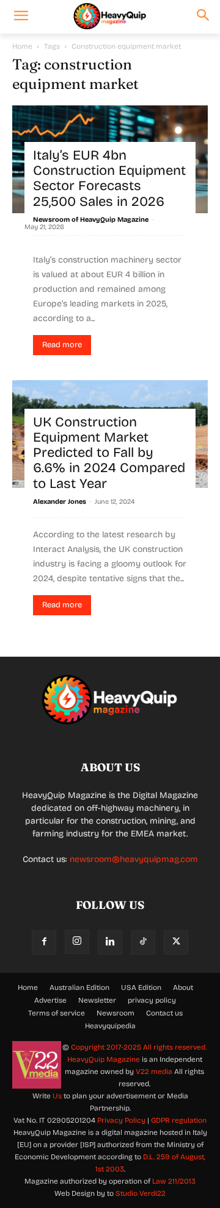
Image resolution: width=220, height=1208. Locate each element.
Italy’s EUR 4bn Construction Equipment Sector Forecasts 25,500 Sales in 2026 (109, 178)
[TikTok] (143, 942)
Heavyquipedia (110, 1026)
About (183, 987)
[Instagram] (77, 942)
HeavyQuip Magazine (103, 1059)
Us (57, 1096)
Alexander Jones (59, 502)
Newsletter (97, 1000)
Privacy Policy (121, 1120)
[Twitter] (176, 942)
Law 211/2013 (174, 1181)
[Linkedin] (110, 942)
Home (22, 46)
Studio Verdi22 (141, 1193)
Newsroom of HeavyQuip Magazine (90, 220)
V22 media (154, 1071)
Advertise (50, 1000)
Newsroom (115, 1013)
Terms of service (56, 1013)
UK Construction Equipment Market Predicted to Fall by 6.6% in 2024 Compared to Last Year (109, 453)
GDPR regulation (179, 1120)
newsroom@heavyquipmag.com (134, 859)
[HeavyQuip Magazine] (110, 16)
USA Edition (141, 987)
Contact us (164, 1013)
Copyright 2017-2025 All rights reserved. (139, 1047)
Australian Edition (79, 987)
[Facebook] (44, 942)
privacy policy (152, 1000)
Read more (62, 345)
